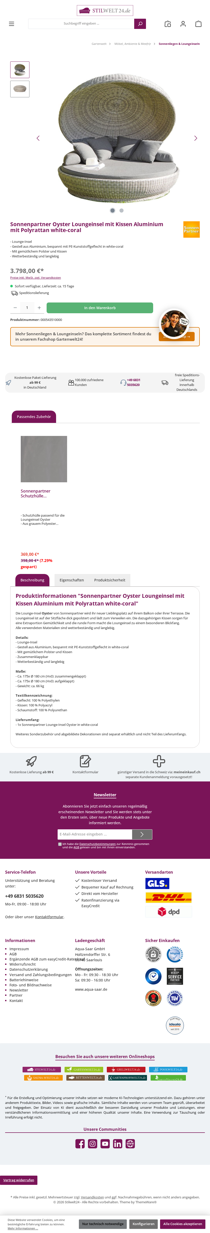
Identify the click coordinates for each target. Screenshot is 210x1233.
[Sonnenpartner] (191, 229)
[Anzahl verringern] (15, 308)
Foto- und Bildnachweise (30, 985)
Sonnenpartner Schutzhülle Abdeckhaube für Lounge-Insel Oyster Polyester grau (40, 494)
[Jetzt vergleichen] (167, 23)
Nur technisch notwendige (102, 1224)
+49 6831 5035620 (133, 382)
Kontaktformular (85, 772)
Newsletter (18, 990)
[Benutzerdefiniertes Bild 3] (153, 976)
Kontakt (16, 1000)
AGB (76, 847)
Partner (16, 995)
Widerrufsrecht (22, 964)
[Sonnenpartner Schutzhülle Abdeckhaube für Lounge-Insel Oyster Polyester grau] (44, 459)
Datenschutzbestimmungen (97, 844)
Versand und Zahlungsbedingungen (40, 974)
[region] (105, 138)
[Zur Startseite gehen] (105, 10)
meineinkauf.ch (187, 772)
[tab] (32, 580)
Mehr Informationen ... (23, 1228)
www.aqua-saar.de (91, 989)
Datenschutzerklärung (28, 969)
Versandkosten (92, 1197)
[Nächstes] (196, 138)
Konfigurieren (143, 1224)
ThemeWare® (146, 1202)
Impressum (19, 948)
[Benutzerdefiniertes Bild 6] (175, 998)
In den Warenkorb (100, 307)
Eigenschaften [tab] (72, 580)
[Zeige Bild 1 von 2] (113, 210)
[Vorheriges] (38, 138)
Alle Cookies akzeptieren (182, 1224)
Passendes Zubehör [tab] (34, 416)
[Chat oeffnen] (174, 323)
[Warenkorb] (198, 23)
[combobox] (81, 24)
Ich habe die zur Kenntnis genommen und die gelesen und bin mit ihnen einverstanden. (105, 845)
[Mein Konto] (183, 23)
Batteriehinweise (23, 979)
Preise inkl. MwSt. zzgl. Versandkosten (35, 277)
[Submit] (142, 834)
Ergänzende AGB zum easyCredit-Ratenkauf (47, 959)
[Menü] (11, 23)
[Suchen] (140, 24)
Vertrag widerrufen (18, 1180)
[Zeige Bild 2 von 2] (122, 210)
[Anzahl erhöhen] (39, 308)
